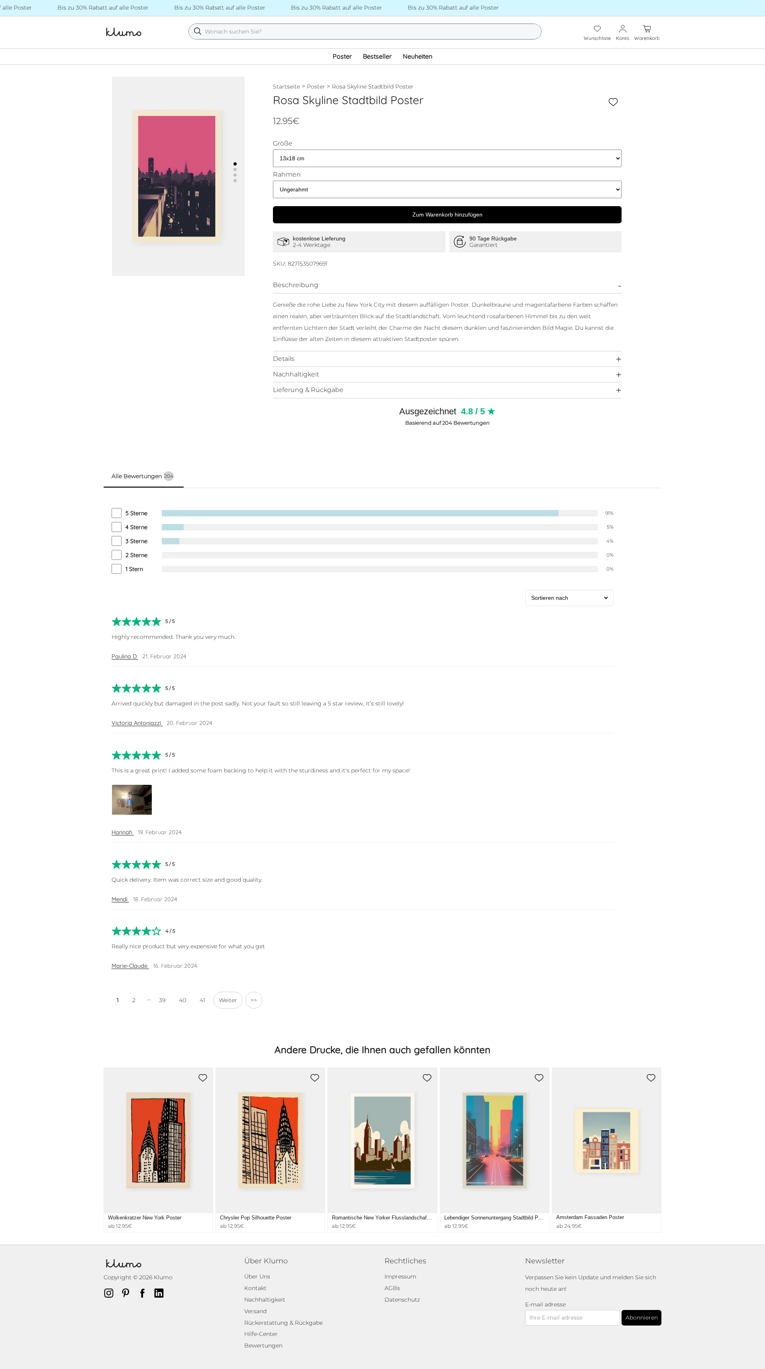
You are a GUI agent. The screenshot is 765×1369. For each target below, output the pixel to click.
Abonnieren (642, 1317)
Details (283, 358)
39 (162, 1000)
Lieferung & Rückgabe (308, 390)
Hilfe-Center (261, 1333)
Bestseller (377, 56)
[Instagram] (111, 1293)
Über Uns (257, 1276)
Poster (342, 56)
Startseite (286, 86)
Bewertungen (263, 1345)
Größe (282, 143)
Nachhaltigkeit (296, 374)
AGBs (392, 1288)
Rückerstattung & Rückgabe (283, 1322)
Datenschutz (402, 1299)
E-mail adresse (545, 1304)
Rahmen (287, 174)
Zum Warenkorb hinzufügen (447, 214)
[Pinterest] (127, 1293)
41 (202, 1000)
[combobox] (365, 31)
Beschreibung (295, 285)
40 (182, 1000)
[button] (235, 163)
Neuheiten (417, 56)
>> (254, 1000)
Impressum (400, 1276)
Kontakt (255, 1288)
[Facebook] (144, 1293)
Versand (255, 1311)
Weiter (228, 1000)
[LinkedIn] (161, 1293)
